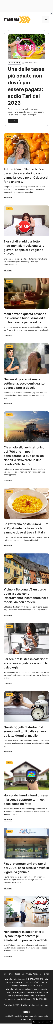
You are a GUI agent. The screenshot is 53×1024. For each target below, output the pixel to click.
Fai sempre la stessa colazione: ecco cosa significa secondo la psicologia (26, 663)
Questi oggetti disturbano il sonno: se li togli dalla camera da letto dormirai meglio (25, 731)
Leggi (13, 121)
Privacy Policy (32, 974)
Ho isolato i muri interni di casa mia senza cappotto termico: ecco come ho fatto (26, 800)
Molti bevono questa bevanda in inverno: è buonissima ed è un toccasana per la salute (25, 318)
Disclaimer (44, 974)
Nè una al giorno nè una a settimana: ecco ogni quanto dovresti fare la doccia (24, 383)
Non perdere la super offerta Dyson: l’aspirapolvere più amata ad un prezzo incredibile (25, 936)
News (9, 136)
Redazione (19, 974)
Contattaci (44, 1005)
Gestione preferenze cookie (42, 1022)
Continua (8, 198)
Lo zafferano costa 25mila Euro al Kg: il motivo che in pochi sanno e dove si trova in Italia (26, 528)
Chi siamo (8, 974)
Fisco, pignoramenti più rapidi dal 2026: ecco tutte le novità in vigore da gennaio (26, 868)
